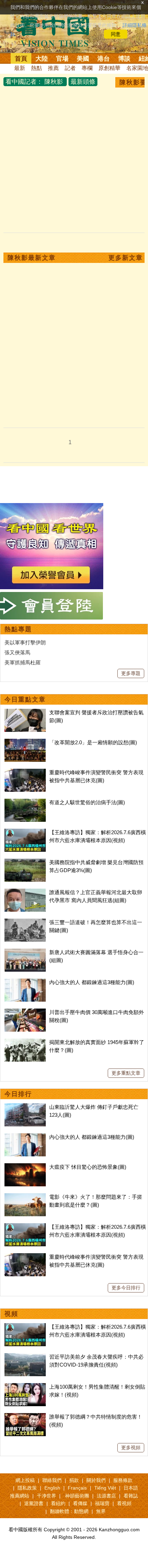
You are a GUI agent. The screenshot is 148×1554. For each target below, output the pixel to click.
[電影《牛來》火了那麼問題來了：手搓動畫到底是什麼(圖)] (25, 1197)
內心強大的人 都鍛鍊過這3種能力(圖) (91, 982)
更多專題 (130, 673)
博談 (124, 58)
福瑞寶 (102, 1503)
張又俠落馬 (17, 652)
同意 (115, 34)
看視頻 (124, 1503)
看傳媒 (80, 1503)
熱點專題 (18, 629)
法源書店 (106, 1496)
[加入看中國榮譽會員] (51, 507)
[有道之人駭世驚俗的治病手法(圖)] (25, 802)
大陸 (41, 58)
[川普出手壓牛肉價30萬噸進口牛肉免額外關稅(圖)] (25, 1012)
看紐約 (58, 1503)
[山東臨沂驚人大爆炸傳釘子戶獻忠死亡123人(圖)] (25, 1107)
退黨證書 (33, 1503)
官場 (62, 58)
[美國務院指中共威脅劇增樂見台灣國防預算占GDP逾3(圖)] (25, 862)
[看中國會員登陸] (51, 606)
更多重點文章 (126, 1073)
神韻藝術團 (77, 1496)
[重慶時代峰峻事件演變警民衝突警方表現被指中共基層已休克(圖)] (25, 772)
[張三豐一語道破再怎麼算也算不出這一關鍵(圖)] (25, 922)
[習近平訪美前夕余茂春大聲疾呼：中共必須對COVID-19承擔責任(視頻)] (25, 1357)
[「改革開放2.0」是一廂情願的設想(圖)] (25, 742)
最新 (19, 68)
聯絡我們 (52, 1480)
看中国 (57, 31)
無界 (101, 1511)
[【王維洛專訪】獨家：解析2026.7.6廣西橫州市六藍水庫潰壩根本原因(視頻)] (25, 832)
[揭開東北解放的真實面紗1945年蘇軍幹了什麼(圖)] (25, 1042)
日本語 (131, 1488)
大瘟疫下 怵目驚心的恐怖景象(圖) (87, 1167)
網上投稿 (25, 1480)
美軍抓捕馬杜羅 (22, 662)
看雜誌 (131, 1496)
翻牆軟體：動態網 (69, 1511)
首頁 (21, 58)
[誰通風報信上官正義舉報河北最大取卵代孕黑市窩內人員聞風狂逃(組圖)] (25, 892)
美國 (83, 58)
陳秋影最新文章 (32, 257)
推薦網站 (19, 1496)
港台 (103, 58)
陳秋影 (53, 81)
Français (77, 1488)
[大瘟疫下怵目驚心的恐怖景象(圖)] (25, 1167)
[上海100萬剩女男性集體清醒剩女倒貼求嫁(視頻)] (25, 1387)
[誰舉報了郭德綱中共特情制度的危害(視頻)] (25, 1417)
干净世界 (46, 1496)
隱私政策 (27, 1488)
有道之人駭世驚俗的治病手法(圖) (87, 802)
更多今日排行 (126, 1287)
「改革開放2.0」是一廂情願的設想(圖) (93, 742)
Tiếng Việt (105, 1488)
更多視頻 (130, 1447)
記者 (70, 68)
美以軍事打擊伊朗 (25, 642)
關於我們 (96, 1480)
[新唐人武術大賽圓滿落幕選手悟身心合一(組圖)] (25, 952)
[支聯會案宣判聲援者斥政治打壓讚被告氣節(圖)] (25, 712)
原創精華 (109, 68)
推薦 (53, 68)
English (52, 1488)
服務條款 (123, 1480)
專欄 (87, 68)
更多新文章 (125, 257)
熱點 (36, 68)
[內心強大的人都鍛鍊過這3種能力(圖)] (25, 982)
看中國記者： (24, 81)
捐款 (74, 1480)
